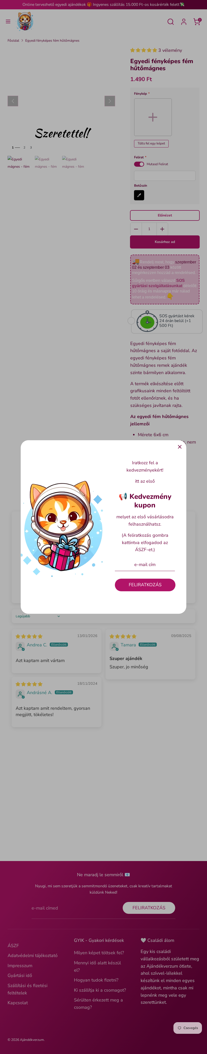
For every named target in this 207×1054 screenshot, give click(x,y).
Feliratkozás (145, 585)
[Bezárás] (179, 446)
